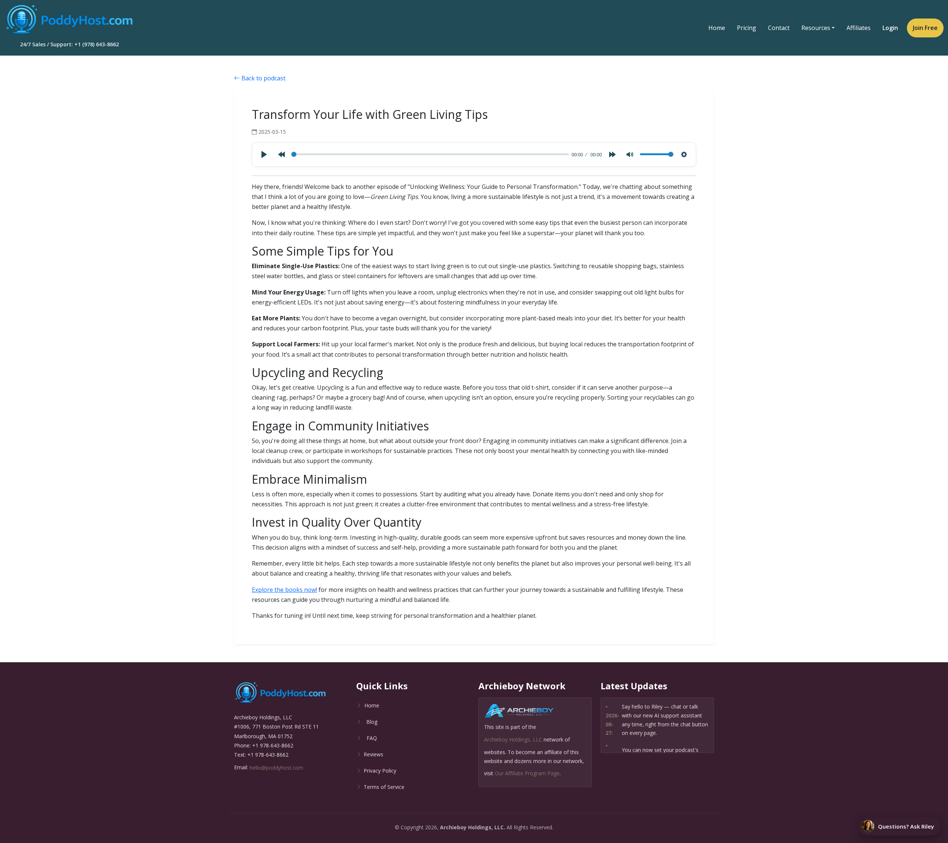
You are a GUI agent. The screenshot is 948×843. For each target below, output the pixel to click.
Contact (779, 28)
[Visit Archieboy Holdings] (519, 713)
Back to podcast (263, 78)
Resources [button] (815, 28)
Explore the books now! (284, 590)
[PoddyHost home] (69, 19)
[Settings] (684, 154)
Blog (371, 721)
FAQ (372, 738)
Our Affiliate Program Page (527, 773)
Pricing (746, 28)
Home (716, 28)
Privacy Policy (380, 770)
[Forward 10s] (612, 154)
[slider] (430, 154)
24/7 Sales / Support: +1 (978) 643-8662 (69, 44)
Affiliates (859, 28)
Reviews (373, 754)
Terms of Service (384, 786)
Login (890, 28)
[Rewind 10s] (281, 154)
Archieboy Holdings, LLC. (472, 827)
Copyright (412, 827)
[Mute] (630, 154)
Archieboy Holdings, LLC (513, 739)
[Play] (264, 154)
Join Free (925, 28)
